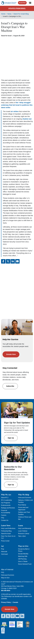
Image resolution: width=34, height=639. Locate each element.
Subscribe (10, 386)
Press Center (5, 541)
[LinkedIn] (22, 616)
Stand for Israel (6, 533)
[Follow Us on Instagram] (13, 616)
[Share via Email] (17, 261)
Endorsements (5, 505)
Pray (2, 549)
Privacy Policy (6, 602)
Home (3, 14)
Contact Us (4, 520)
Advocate (4, 551)
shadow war (27, 119)
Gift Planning (22, 559)
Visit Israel (4, 554)
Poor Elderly (22, 505)
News (9, 14)
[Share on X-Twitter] (8, 261)
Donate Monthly (23, 554)
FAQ (2, 518)
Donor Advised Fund (24, 564)
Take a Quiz (22, 536)
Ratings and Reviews (8, 508)
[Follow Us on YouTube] (17, 616)
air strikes (15, 111)
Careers (3, 515)
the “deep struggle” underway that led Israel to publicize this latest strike (16, 105)
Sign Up (11, 438)
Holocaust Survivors (24, 497)
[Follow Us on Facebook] (3, 616)
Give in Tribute (22, 561)
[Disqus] (17, 289)
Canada (15, 602)
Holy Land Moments (24, 528)
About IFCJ (4, 497)
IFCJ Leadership (6, 500)
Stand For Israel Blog (21, 14)
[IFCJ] (8, 2)
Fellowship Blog (6, 531)
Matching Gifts (22, 556)
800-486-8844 (5, 590)
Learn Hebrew (22, 531)
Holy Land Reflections (8, 528)
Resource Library (23, 533)
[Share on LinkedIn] (13, 261)
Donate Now (22, 2)
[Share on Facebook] (3, 261)
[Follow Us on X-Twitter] (8, 616)
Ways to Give (5, 577)
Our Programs (5, 502)
